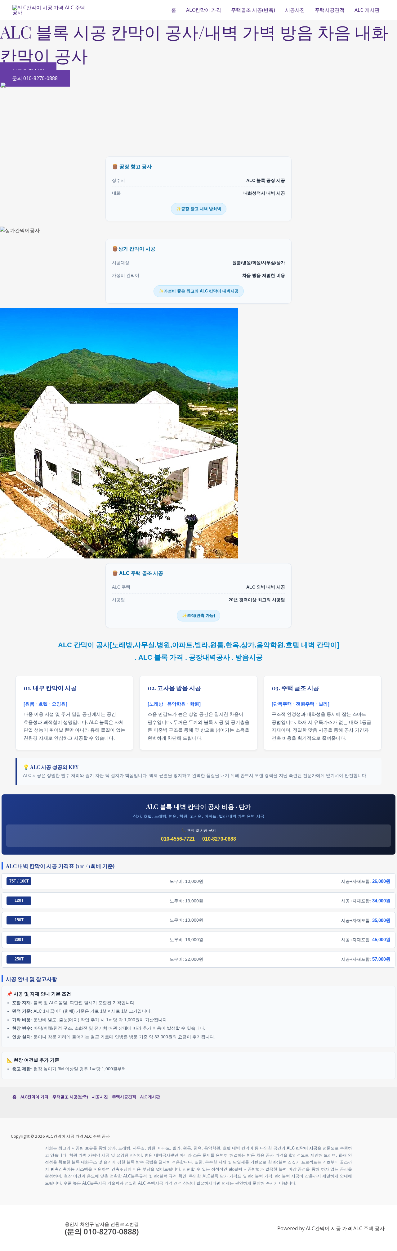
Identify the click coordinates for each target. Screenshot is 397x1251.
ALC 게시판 (367, 10)
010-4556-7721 (178, 839)
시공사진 (295, 10)
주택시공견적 (330, 10)
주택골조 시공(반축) (253, 10)
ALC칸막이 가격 (203, 10)
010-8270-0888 (219, 839)
